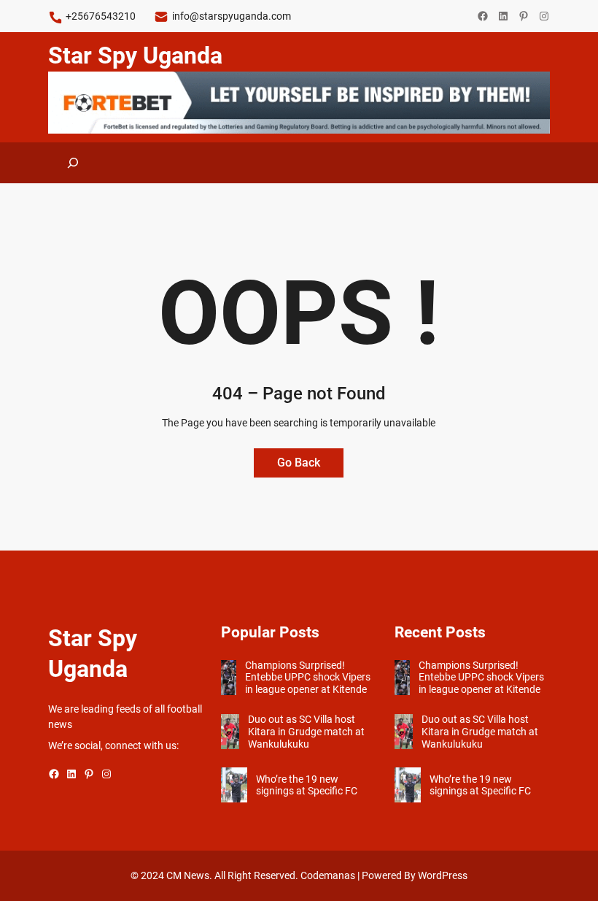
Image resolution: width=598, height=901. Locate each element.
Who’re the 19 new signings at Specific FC (306, 785)
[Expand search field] (73, 162)
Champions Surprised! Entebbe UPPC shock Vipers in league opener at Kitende (307, 677)
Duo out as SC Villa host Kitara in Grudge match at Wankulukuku (306, 731)
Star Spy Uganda (135, 55)
